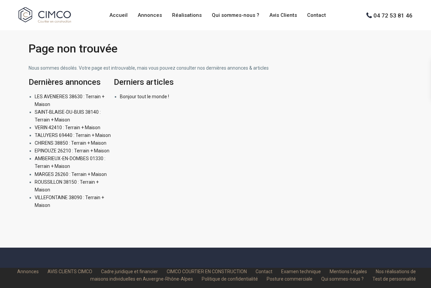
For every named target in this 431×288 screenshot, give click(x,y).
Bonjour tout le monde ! (144, 96)
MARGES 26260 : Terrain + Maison (71, 174)
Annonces (150, 15)
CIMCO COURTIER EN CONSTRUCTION (207, 271)
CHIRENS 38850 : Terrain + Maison (70, 143)
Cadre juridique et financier (129, 271)
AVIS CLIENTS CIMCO (69, 271)
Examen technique (301, 271)
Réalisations (187, 15)
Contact (316, 15)
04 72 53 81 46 (392, 15)
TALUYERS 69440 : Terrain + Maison (73, 135)
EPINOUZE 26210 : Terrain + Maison (72, 150)
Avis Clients (283, 15)
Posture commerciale (289, 279)
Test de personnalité (394, 279)
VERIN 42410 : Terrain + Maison (67, 127)
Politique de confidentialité (230, 279)
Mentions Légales (348, 271)
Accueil (118, 15)
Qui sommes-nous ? (235, 15)
